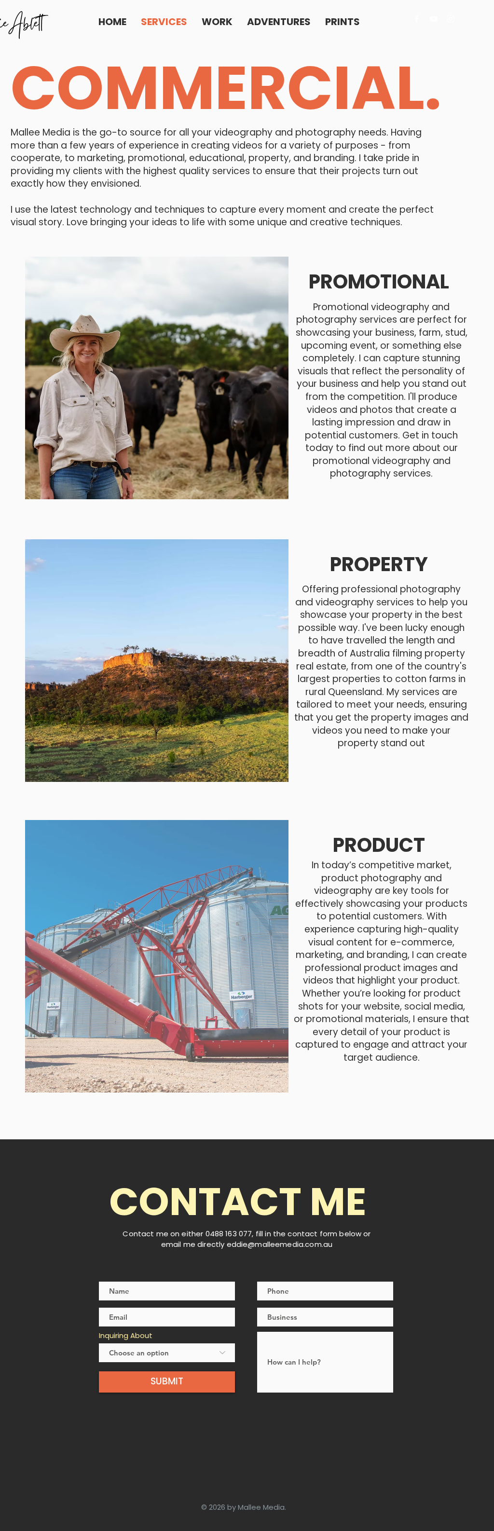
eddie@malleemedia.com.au (280, 1244)
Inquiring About (125, 1335)
